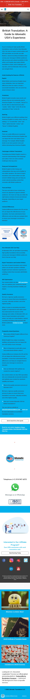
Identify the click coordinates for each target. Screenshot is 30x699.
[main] (15, 34)
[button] (2, 9)
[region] (15, 3)
